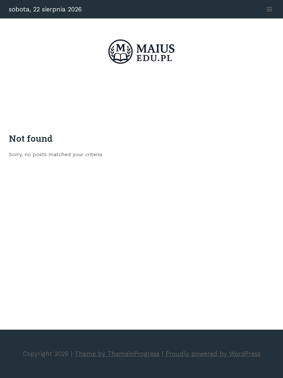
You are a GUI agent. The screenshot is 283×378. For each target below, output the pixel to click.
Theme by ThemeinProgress (117, 353)
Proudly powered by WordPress (213, 353)
